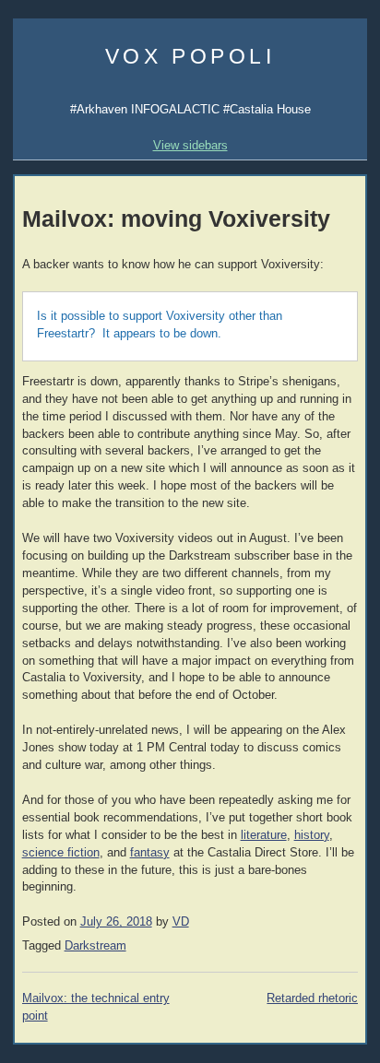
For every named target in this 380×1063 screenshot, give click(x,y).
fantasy (150, 852)
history (311, 835)
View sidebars (190, 145)
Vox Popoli (190, 56)
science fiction (61, 852)
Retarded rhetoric (312, 998)
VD (180, 921)
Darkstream (95, 945)
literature (264, 835)
